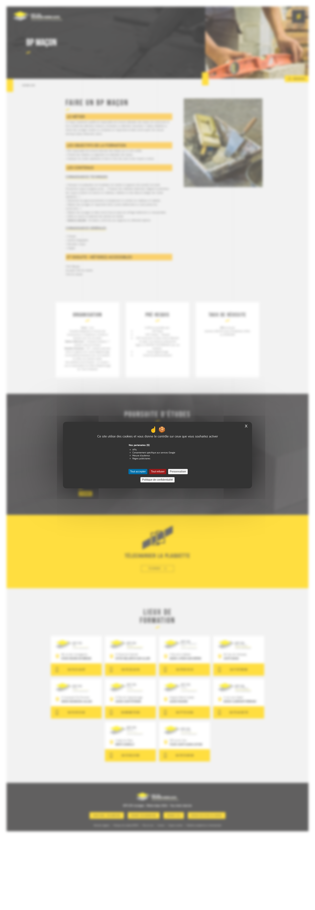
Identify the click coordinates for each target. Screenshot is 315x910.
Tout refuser (158, 471)
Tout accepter (138, 471)
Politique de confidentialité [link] (157, 479)
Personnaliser (178, 471)
